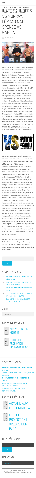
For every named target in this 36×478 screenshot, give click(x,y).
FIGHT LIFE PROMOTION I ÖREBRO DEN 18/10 (20, 343)
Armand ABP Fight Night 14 (19, 405)
